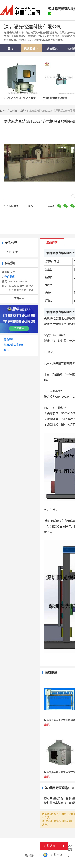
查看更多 (19, 298)
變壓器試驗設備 (54, 798)
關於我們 (29, 855)
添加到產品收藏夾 (13, 344)
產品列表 (12, 110)
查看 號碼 (9, 276)
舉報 (30, 206)
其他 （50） (12, 252)
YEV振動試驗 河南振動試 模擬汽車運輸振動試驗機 (30, 98)
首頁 (2, 110)
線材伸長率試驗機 (55, 803)
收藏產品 (13, 206)
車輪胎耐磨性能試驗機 (55, 98)
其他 (22, 110)
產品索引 (9, 339)
